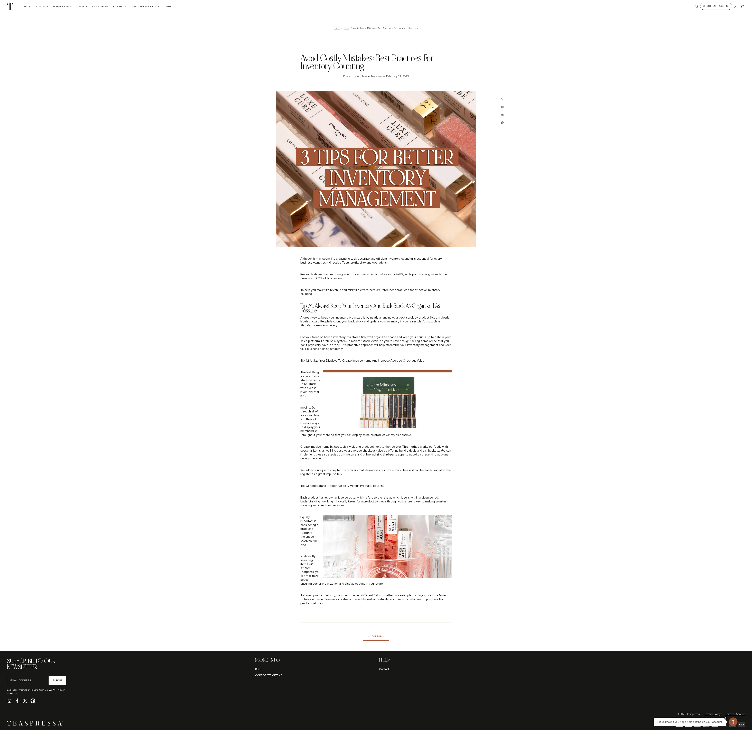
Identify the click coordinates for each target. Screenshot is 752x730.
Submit (57, 680)
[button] (696, 6)
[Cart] (743, 6)
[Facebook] (17, 700)
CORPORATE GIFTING (268, 675)
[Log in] (736, 6)
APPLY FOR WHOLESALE (145, 7)
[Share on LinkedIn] (502, 115)
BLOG (258, 669)
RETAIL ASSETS (100, 7)
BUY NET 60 (120, 7)
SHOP (27, 7)
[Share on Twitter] (502, 99)
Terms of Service (735, 714)
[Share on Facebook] (502, 123)
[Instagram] (9, 700)
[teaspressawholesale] (35, 724)
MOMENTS (81, 7)
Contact (384, 669)
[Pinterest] (33, 700)
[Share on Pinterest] (502, 107)
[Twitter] (25, 700)
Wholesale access (716, 6)
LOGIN (167, 7)
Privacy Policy (712, 714)
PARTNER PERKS (62, 7)
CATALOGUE (41, 7)
